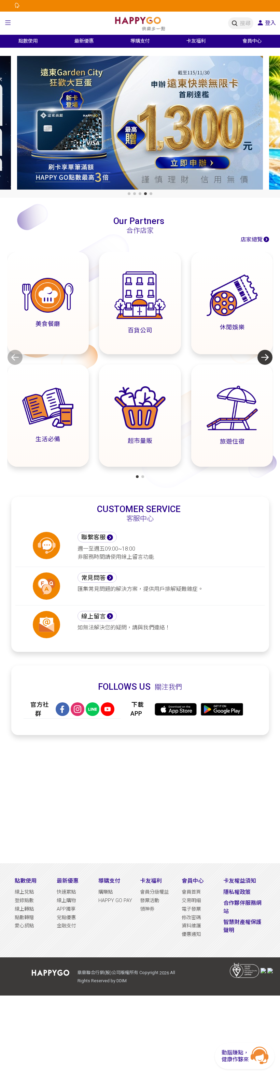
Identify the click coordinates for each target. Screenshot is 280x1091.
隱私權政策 (237, 892)
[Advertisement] (140, 799)
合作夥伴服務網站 (242, 907)
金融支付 (66, 926)
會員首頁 (191, 892)
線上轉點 (24, 909)
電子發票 (191, 909)
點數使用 (26, 881)
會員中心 (193, 881)
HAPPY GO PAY (115, 900)
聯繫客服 (93, 537)
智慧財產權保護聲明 (242, 926)
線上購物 (66, 900)
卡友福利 (151, 881)
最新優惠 (68, 881)
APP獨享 (66, 909)
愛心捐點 (24, 926)
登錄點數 (24, 900)
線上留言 (93, 616)
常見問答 (93, 577)
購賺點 (105, 892)
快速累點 (66, 892)
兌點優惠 (66, 918)
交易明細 (191, 900)
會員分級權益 (154, 892)
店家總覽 (252, 239)
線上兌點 (24, 892)
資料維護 (191, 926)
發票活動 (149, 900)
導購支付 (109, 881)
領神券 (147, 909)
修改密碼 (191, 918)
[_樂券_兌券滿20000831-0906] (140, 124)
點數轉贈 (24, 918)
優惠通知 (191, 934)
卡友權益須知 (239, 881)
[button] (8, 23)
